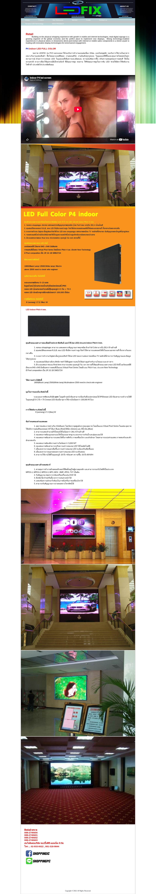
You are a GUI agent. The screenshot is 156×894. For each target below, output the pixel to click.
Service (74, 20)
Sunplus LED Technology (34, 24)
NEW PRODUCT (58, 24)
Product (41, 20)
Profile (88, 20)
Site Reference (58, 20)
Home (27, 20)
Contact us (103, 20)
